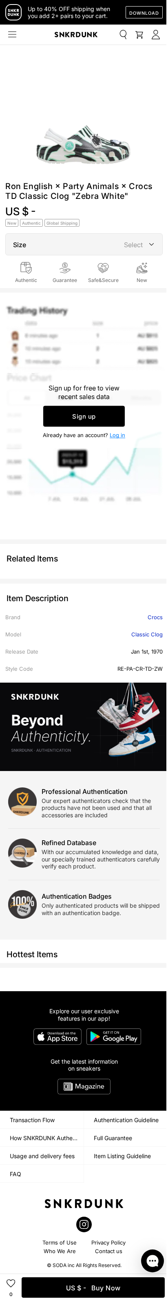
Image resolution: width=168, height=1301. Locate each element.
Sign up (84, 416)
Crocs (155, 617)
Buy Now (93, 1288)
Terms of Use (59, 1242)
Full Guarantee (113, 1137)
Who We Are (60, 1251)
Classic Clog (147, 634)
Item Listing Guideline (122, 1155)
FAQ (15, 1173)
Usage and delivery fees (42, 1155)
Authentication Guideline (126, 1119)
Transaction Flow (32, 1119)
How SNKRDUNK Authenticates (47, 1137)
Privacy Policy (108, 1242)
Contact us (108, 1251)
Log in (117, 434)
